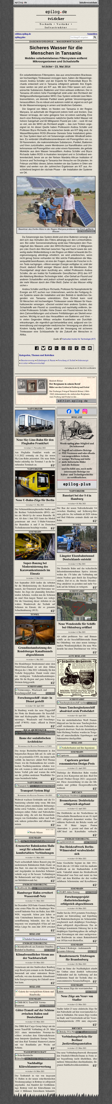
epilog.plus (20, 37)
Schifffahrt (77, 591)
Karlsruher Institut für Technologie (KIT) (79, 339)
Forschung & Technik (67, 360)
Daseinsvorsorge (41, 41)
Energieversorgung (77, 838)
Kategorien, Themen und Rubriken (36, 355)
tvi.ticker (56, 18)
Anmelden (92, 34)
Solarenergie (83, 360)
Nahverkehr (34, 408)
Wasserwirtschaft (70, 41)
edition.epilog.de (23, 34)
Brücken (77, 792)
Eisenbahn (35, 531)
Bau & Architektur (35, 729)
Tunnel (77, 524)
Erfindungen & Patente (46, 360)
